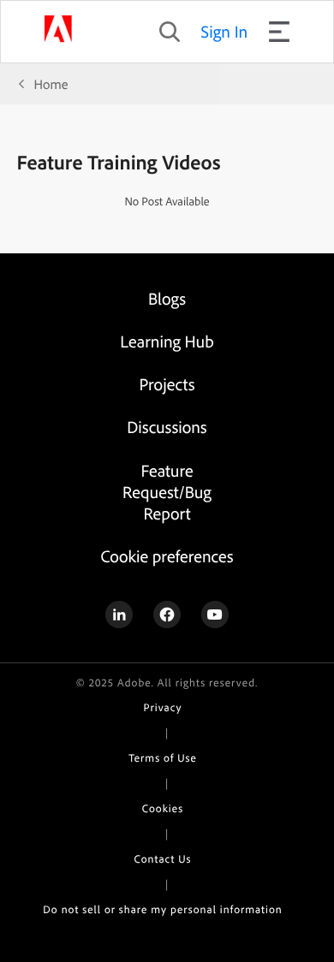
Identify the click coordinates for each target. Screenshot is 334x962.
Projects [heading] (167, 384)
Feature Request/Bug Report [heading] (167, 492)
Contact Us (163, 859)
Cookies (162, 809)
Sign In (224, 31)
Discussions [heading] (166, 426)
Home (51, 83)
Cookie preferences (166, 556)
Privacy (163, 708)
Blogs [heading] (167, 298)
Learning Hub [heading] (166, 341)
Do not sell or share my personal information (162, 910)
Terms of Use (162, 758)
